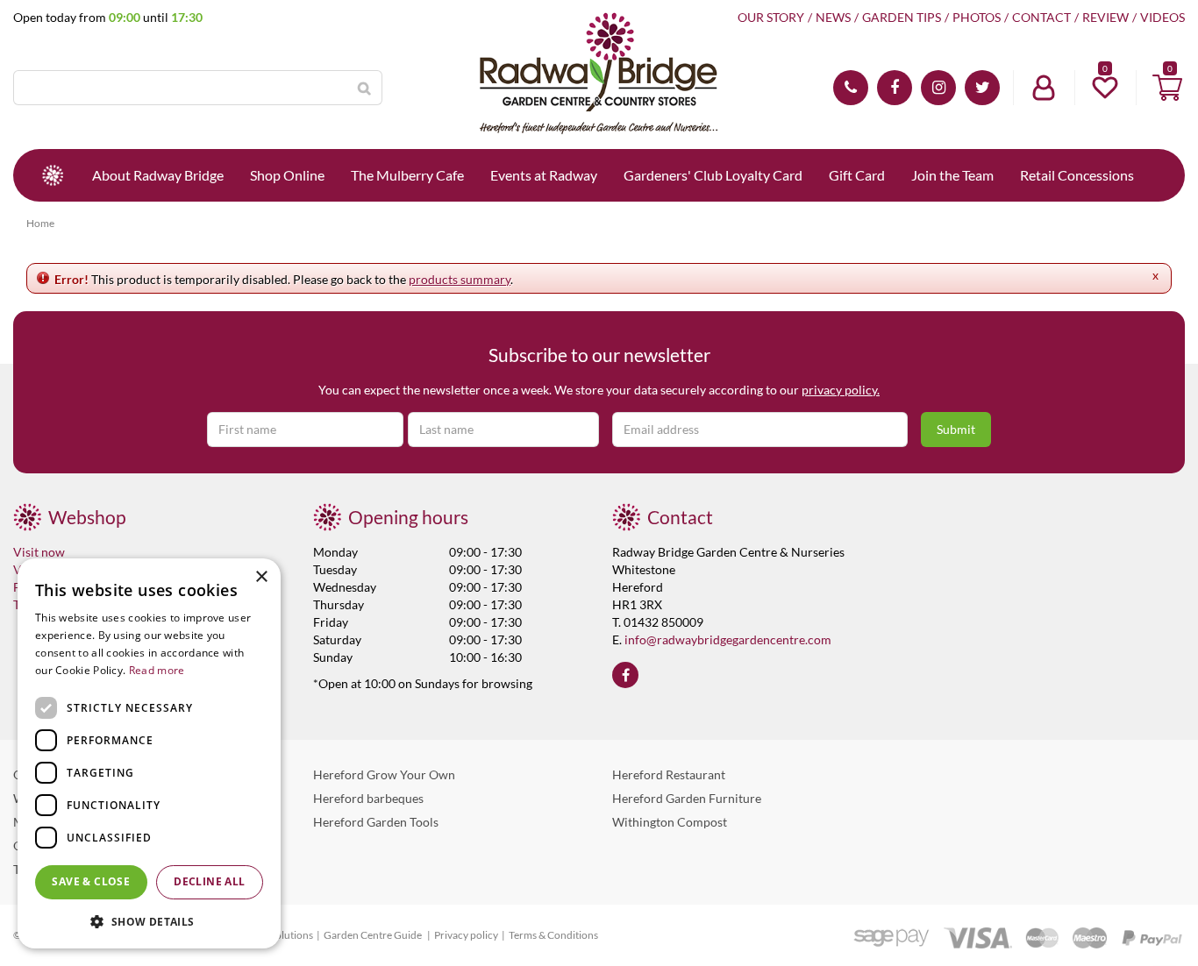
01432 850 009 (850, 87)
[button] (149, 921)
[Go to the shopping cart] (1167, 87)
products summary (459, 279)
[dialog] (149, 753)
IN (938, 87)
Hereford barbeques (368, 798)
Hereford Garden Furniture (686, 798)
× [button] (260, 577)
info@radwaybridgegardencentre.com (727, 639)
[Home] (52, 175)
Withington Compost (669, 821)
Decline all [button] (209, 881)
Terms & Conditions (553, 934)
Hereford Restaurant (668, 774)
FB (894, 87)
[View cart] (1167, 87)
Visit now (39, 551)
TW (982, 87)
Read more (157, 670)
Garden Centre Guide (374, 934)
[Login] (1043, 87)
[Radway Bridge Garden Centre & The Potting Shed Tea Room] (599, 74)
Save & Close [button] (91, 881)
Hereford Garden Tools (376, 821)
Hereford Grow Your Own (384, 774)
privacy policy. (841, 389)
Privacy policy (466, 934)
